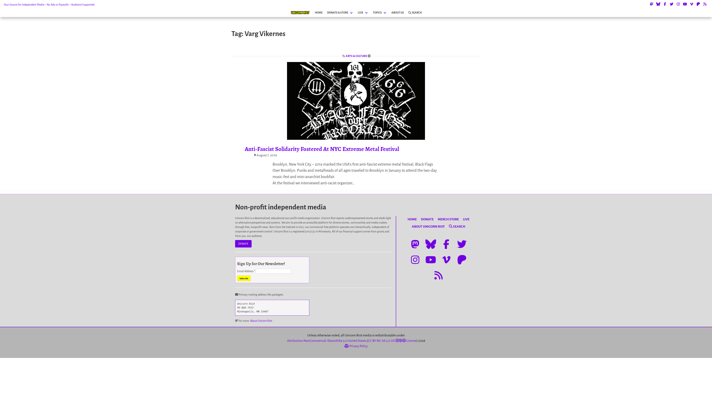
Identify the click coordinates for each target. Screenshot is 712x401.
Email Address (246, 271)
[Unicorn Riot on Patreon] (698, 4)
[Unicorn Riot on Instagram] (678, 4)
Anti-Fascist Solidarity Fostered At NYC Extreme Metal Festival (322, 149)
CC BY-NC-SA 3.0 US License (392, 341)
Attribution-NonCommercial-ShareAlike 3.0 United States (326, 341)
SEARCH (417, 12)
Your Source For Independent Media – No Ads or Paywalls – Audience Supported (49, 4)
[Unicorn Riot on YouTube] (685, 4)
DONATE (243, 243)
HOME (319, 12)
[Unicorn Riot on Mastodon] (651, 4)
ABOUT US (397, 12)
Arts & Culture (356, 56)
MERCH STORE (448, 219)
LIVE (360, 12)
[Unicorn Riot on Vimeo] (691, 4)
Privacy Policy (358, 346)
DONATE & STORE (337, 12)
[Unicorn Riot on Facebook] (665, 4)
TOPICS (377, 12)
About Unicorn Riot (261, 320)
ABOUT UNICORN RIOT (428, 226)
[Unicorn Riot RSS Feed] (705, 4)
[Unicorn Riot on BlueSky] (658, 4)
